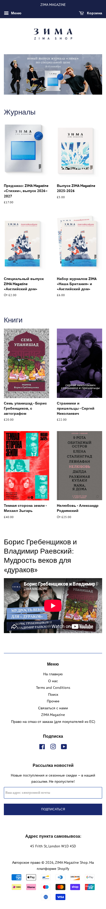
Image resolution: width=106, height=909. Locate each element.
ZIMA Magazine (53, 714)
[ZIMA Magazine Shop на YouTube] (64, 747)
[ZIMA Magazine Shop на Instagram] (53, 747)
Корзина (94, 13)
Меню (15, 13)
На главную (53, 674)
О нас (53, 681)
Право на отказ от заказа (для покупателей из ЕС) (53, 721)
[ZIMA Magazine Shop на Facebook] (42, 747)
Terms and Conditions (53, 687)
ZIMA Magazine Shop (71, 862)
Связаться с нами (53, 708)
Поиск (53, 694)
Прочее (53, 701)
